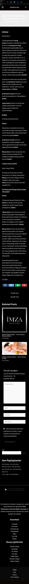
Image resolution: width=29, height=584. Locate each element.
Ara (3, 450)
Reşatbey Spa (14, 7)
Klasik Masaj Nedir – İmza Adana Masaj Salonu (13, 335)
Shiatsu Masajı (14, 561)
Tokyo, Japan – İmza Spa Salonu (10, 474)
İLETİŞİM (5, 279)
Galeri (14, 534)
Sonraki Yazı (15, 297)
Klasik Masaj (14, 556)
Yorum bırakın (8, 21)
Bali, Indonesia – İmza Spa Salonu (10, 464)
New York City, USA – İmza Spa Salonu (11, 469)
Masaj (14, 570)
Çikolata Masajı (14, 546)
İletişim (14, 539)
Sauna (15, 574)
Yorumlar (14, 536)
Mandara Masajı (14, 559)
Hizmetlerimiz (14, 529)
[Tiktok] (18, 2)
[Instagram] (7, 2)
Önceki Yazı (15, 293)
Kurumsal (14, 526)
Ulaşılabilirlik (14, 531)
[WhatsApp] (21, 2)
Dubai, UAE (5, 471)
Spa (14, 572)
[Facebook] (11, 2)
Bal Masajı (14, 549)
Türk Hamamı (14, 577)
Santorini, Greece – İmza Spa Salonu (11, 466)
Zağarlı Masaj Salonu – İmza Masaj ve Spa (14, 357)
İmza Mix (14, 554)
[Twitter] (14, 2)
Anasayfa (14, 524)
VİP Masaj (15, 551)
